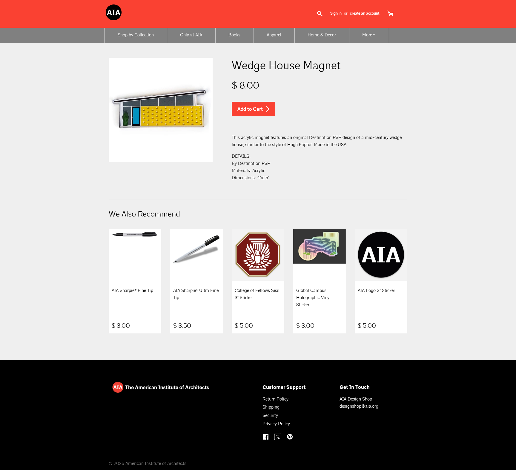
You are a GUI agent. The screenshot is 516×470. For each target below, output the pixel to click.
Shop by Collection (136, 35)
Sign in (336, 13)
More (367, 35)
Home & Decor (322, 35)
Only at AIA (191, 35)
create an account (364, 13)
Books (234, 35)
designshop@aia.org (359, 406)
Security (270, 415)
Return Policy (275, 399)
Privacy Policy (276, 424)
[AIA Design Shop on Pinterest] (290, 437)
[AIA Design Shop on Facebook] (266, 437)
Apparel (274, 35)
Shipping (271, 407)
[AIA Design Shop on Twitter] (278, 439)
